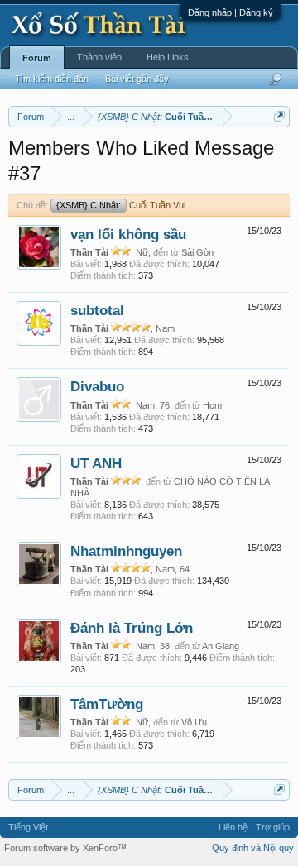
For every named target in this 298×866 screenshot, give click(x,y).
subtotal (97, 310)
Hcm (212, 405)
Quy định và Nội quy (253, 848)
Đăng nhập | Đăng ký (230, 12)
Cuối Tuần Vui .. (124, 205)
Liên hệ (233, 827)
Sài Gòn (197, 252)
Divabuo (97, 386)
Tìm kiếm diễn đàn (52, 79)
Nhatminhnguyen (126, 551)
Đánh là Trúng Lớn (131, 628)
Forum (36, 58)
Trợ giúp (273, 827)
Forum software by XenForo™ (65, 848)
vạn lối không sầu (128, 234)
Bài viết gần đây (137, 79)
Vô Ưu (194, 722)
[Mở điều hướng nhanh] (279, 116)
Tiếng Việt (28, 827)
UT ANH (96, 463)
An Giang (220, 646)
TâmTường (106, 704)
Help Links (168, 57)
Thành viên (99, 57)
